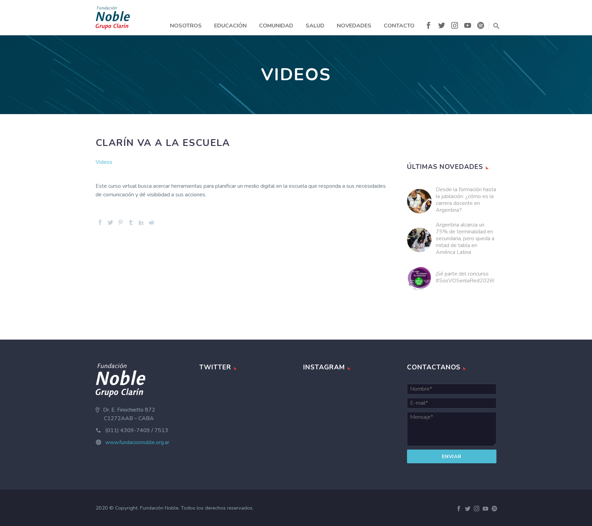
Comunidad (276, 25)
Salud (315, 25)
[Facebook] (428, 26)
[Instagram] (454, 26)
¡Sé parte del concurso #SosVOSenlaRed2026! (465, 277)
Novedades (354, 25)
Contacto (399, 25)
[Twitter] (441, 26)
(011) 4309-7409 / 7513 (136, 430)
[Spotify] (480, 26)
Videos (104, 162)
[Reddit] (151, 222)
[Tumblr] (131, 222)
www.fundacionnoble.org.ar (137, 442)
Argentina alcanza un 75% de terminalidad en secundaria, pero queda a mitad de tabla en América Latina (465, 238)
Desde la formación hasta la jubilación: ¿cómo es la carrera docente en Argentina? (466, 200)
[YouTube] (467, 26)
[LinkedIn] (141, 222)
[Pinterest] (120, 222)
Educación (230, 25)
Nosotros (186, 25)
